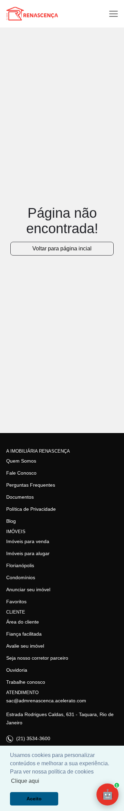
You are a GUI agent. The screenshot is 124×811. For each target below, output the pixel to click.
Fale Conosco (21, 473)
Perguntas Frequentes (30, 485)
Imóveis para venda (27, 541)
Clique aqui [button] (25, 781)
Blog (11, 521)
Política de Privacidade (31, 509)
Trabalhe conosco (25, 682)
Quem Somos (21, 461)
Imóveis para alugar (28, 553)
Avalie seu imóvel (25, 646)
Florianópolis (20, 565)
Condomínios (20, 577)
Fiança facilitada (24, 634)
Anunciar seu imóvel (28, 589)
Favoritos (16, 601)
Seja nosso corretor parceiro (37, 658)
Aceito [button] (34, 798)
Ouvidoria (16, 670)
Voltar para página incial (62, 248)
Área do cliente (22, 622)
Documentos (20, 497)
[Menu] (113, 14)
